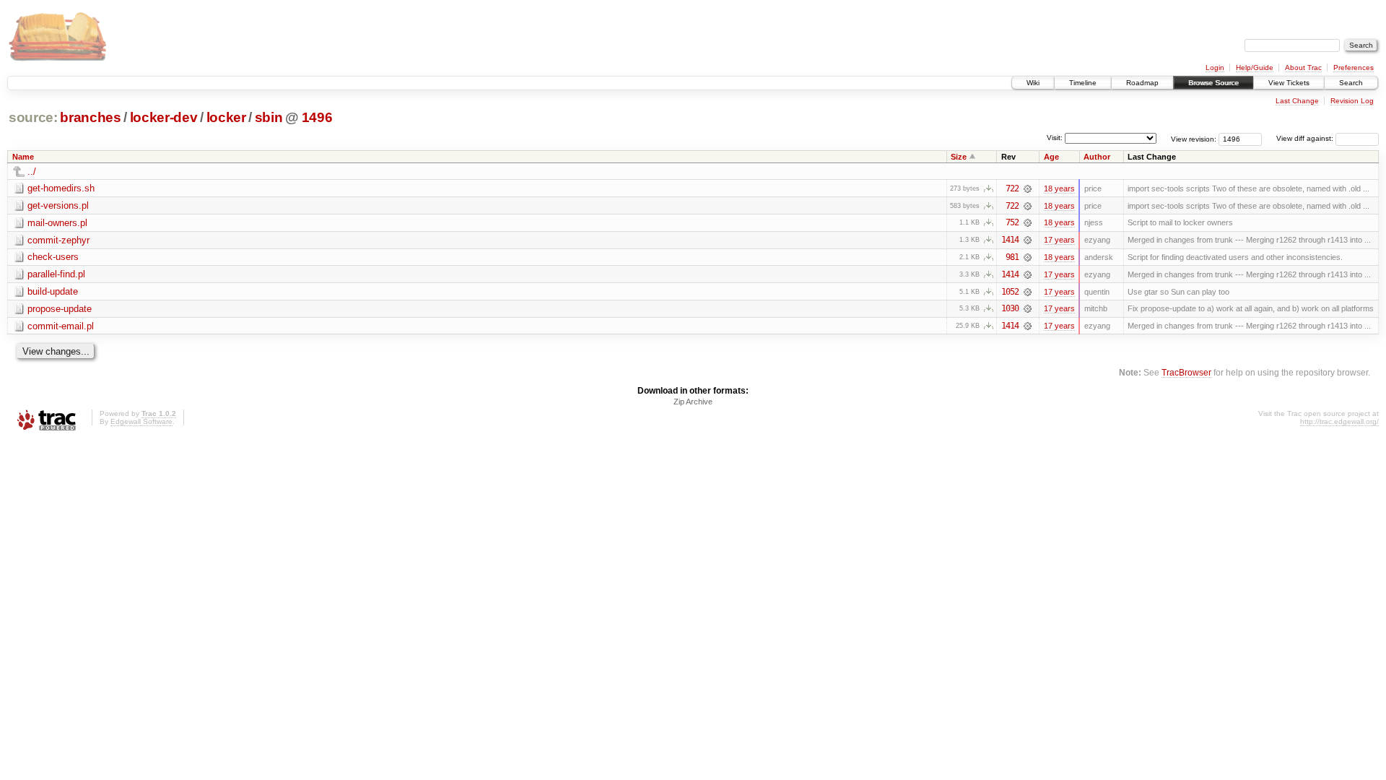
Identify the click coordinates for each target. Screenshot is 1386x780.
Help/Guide (1254, 68)
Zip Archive (693, 401)
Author (1097, 156)
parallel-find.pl (56, 274)
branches (90, 117)
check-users (53, 256)
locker (226, 117)
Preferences (1353, 68)
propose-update (59, 308)
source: (33, 117)
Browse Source (1213, 83)
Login (1215, 68)
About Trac (1303, 68)
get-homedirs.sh (61, 188)
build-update (52, 291)
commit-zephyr (58, 240)
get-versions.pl (58, 205)
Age (1051, 156)
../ (31, 171)
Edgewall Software (141, 421)
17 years (1059, 239)
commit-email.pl (60, 326)
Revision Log (1352, 101)
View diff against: (1305, 138)
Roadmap (1142, 83)
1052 (1010, 292)
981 (1012, 257)
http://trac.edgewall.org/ (1339, 421)
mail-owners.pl (57, 222)
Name (23, 156)
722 (1012, 188)
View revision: (1193, 138)
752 (1012, 222)
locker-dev (164, 117)
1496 (317, 117)
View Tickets (1288, 83)
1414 (1010, 240)
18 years (1059, 188)
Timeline (1083, 83)
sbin (269, 117)
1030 (1010, 308)
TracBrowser (1186, 372)
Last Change (1297, 101)
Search (1351, 83)
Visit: (1055, 138)
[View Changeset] (1028, 188)
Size (959, 156)
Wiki (1033, 83)
